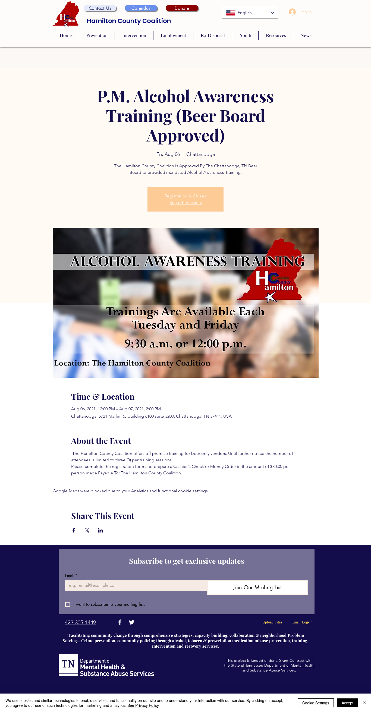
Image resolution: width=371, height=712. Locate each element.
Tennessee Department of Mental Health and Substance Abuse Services (278, 668)
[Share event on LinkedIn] (100, 530)
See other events (185, 202)
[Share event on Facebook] (73, 530)
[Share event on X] (87, 530)
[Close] (364, 703)
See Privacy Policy (143, 705)
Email (71, 575)
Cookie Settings (315, 702)
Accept (347, 702)
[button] (100, 8)
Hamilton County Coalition (129, 21)
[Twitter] (131, 622)
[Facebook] (120, 622)
